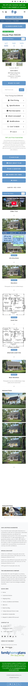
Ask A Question (14, 169)
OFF (18, 68)
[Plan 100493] (14, 511)
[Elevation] (14, 55)
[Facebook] (15, 1)
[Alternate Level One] (14, 337)
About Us (5, 605)
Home (2, 21)
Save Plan (15, 157)
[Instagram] (17, 1)
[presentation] (3, 512)
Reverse (14, 255)
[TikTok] (23, 1)
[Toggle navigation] (23, 39)
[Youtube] (20, 1)
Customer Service (7, 595)
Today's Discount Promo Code (10, 611)
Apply (21, 89)
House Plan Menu (8, 39)
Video (14, 180)
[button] (4, 517)
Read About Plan (14, 163)
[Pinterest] (12, 1)
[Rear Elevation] (14, 366)
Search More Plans (14, 26)
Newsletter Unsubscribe (9, 614)
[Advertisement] (14, 486)
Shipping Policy (6, 598)
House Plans (9, 21)
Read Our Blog (6, 608)
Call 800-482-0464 (14, 17)
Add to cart (14, 83)
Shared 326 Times (15, 174)
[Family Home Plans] (14, 12)
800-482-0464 (15, 187)
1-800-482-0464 (7, 631)
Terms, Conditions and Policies (11, 601)
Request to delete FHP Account (11, 617)
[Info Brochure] (14, 236)
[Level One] (14, 304)
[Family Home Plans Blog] (25, 1)
